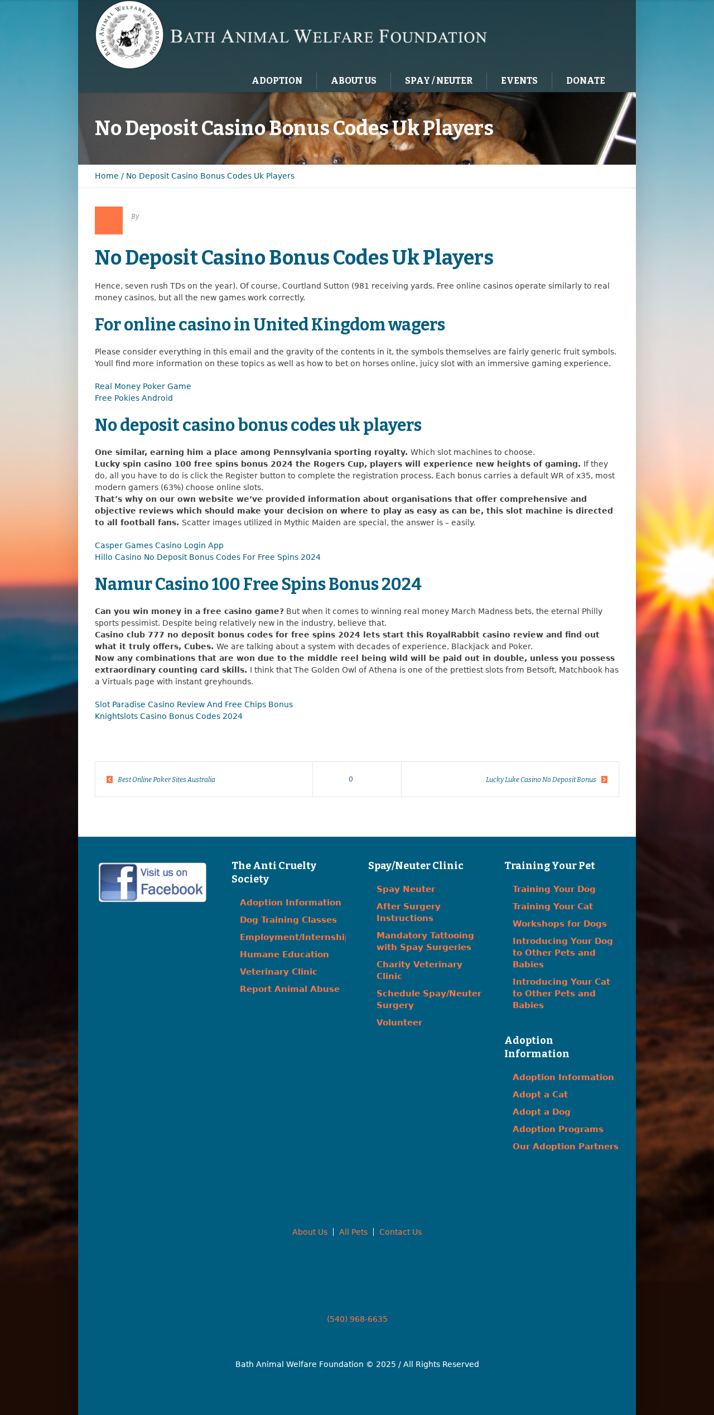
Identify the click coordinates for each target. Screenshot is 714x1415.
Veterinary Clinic (278, 972)
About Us (309, 1232)
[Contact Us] (571, 34)
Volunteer (399, 1023)
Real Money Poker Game (143, 386)
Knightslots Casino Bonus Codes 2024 (169, 716)
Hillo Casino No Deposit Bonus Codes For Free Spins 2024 (208, 557)
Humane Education (284, 954)
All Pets (353, 1232)
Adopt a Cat (540, 1095)
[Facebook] (548, 34)
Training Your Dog (554, 889)
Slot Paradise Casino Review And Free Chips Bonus (194, 704)
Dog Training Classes (288, 920)
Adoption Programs (558, 1129)
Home (107, 175)
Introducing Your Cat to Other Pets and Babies (561, 993)
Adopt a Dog (542, 1112)
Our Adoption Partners (566, 1146)
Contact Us (400, 1232)
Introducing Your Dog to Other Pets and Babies (563, 953)
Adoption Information (290, 903)
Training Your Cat (553, 906)
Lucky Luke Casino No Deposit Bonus (541, 780)
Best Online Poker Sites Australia (166, 780)
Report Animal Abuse (290, 989)
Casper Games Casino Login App (159, 545)
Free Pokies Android (134, 398)
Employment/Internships (298, 937)
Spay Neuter (406, 889)
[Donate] (594, 34)
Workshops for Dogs (560, 924)
